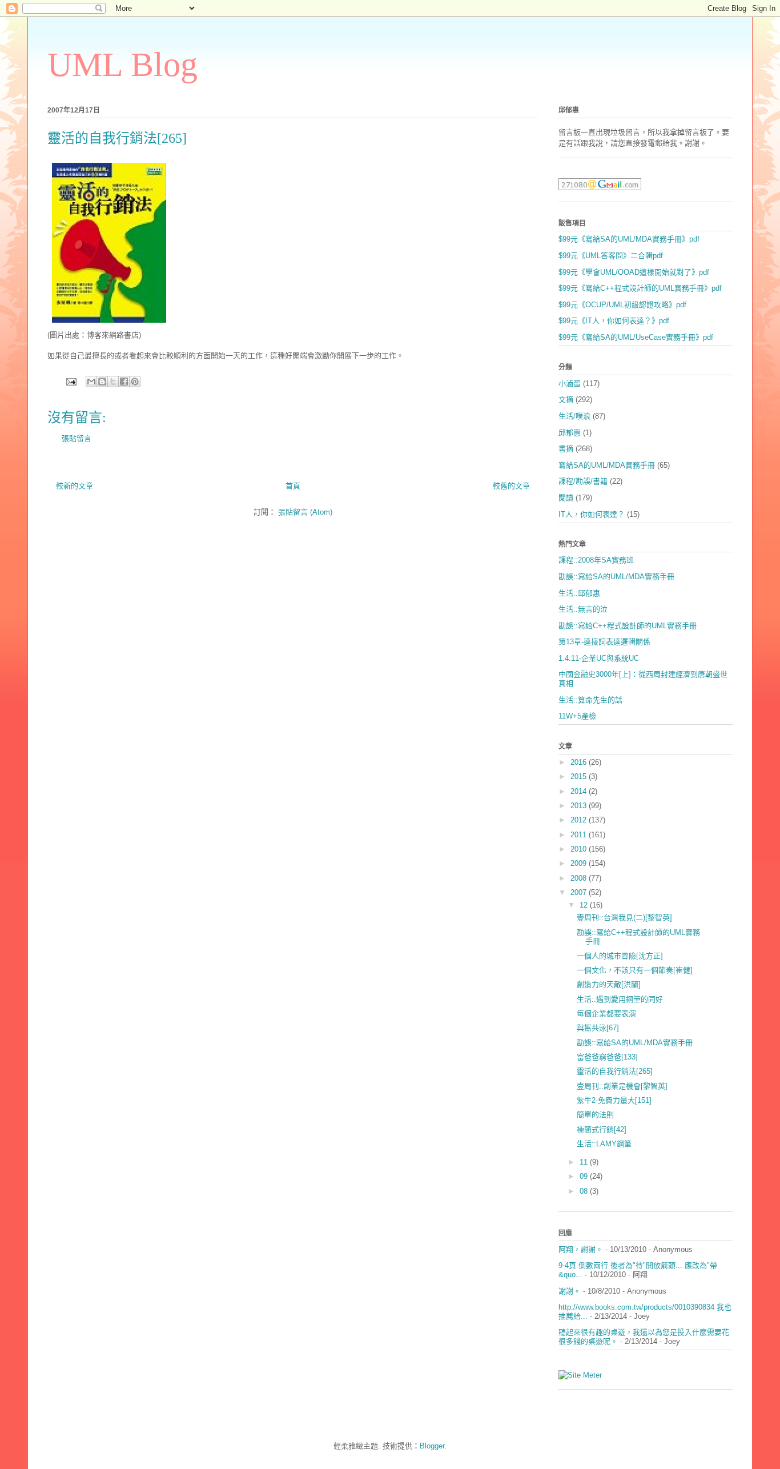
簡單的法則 (595, 1114)
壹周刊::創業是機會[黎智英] (622, 1086)
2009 (579, 863)
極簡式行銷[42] (601, 1129)
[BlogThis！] (102, 381)
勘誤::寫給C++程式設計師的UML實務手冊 (627, 625)
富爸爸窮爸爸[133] (607, 1057)
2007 (579, 892)
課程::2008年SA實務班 (596, 560)
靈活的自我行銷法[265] (615, 1071)
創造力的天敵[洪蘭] (609, 984)
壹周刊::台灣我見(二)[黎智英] (624, 917)
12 (585, 905)
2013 (579, 805)
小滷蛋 (569, 383)
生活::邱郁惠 (579, 593)
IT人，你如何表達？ (591, 514)
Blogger (432, 1446)
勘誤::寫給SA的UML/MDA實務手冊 (616, 576)
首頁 (293, 485)
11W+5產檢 (577, 716)
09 (585, 1176)
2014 (579, 791)
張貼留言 (76, 438)
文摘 (565, 399)
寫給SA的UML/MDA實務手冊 (606, 465)
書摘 (565, 448)
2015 (579, 776)
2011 (579, 834)
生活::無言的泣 (583, 609)
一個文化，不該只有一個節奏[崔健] (635, 970)
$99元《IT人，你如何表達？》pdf (613, 320)
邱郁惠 (569, 432)
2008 (579, 878)
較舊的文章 (511, 485)
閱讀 (565, 497)
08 (585, 1191)
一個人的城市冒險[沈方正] (620, 956)
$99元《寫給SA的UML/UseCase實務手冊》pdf (635, 337)
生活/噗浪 (574, 416)
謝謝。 (569, 1291)
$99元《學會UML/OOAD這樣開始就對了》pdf (633, 272)
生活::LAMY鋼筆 (604, 1143)
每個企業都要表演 (606, 1013)
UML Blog (122, 64)
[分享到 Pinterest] (134, 381)
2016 (579, 762)
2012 (579, 820)
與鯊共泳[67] (598, 1028)
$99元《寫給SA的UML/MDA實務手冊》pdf (628, 239)
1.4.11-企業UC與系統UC (598, 658)
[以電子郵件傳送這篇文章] (91, 381)
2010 (579, 849)
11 (585, 1162)
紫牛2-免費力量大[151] (614, 1100)
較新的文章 (74, 485)
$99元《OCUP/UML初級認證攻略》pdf (622, 304)
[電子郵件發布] (70, 381)
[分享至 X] (113, 381)
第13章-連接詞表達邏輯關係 (604, 641)
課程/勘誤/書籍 (583, 481)
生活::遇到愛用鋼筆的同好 (620, 999)
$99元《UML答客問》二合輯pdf (610, 255)
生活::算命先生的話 (590, 700)
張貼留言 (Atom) (305, 512)
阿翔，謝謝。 (580, 1249)
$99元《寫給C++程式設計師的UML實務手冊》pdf (640, 288)
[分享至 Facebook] (124, 381)
